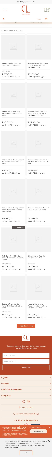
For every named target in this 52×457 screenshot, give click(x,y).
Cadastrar (26, 368)
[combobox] (17, 19)
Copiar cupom (38, 431)
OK (26, 453)
